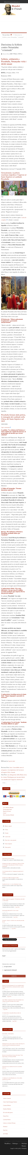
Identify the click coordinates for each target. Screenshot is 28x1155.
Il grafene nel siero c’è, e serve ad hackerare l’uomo (11, 884)
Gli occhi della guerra (8, 1112)
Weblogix (15, 1143)
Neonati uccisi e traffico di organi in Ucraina (10, 877)
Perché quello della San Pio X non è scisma (10, 910)
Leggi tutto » (17, 907)
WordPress (8, 1143)
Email (4, 956)
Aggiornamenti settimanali (10, 970)
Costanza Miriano (7, 1105)
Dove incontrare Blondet (8, 815)
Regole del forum (7, 811)
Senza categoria (8, 843)
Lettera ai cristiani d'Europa (9, 1123)
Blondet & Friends (17, 7)
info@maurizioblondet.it (13, 2)
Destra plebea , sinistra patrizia (8, 1033)
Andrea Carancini (7, 1098)
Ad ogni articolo (8, 966)
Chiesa (6, 829)
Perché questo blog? (7, 809)
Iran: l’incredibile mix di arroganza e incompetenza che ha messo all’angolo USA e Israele (12, 769)
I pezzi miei (11, 761)
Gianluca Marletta (7, 1109)
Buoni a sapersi (8, 826)
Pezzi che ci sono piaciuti (10, 840)
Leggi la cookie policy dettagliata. (18, 1148)
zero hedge (5, 1133)
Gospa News (6, 1116)
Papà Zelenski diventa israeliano (8, 858)
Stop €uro (5, 1130)
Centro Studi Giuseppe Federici (10, 1102)
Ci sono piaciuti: (8, 894)
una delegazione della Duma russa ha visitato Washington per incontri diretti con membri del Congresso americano (14, 777)
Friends (6, 833)
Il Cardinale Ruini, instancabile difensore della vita (11, 1012)
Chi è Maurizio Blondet (8, 807)
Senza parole (8, 847)
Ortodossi (5, 1126)
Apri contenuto (5, 427)
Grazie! (4, 813)
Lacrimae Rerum (6, 1119)
